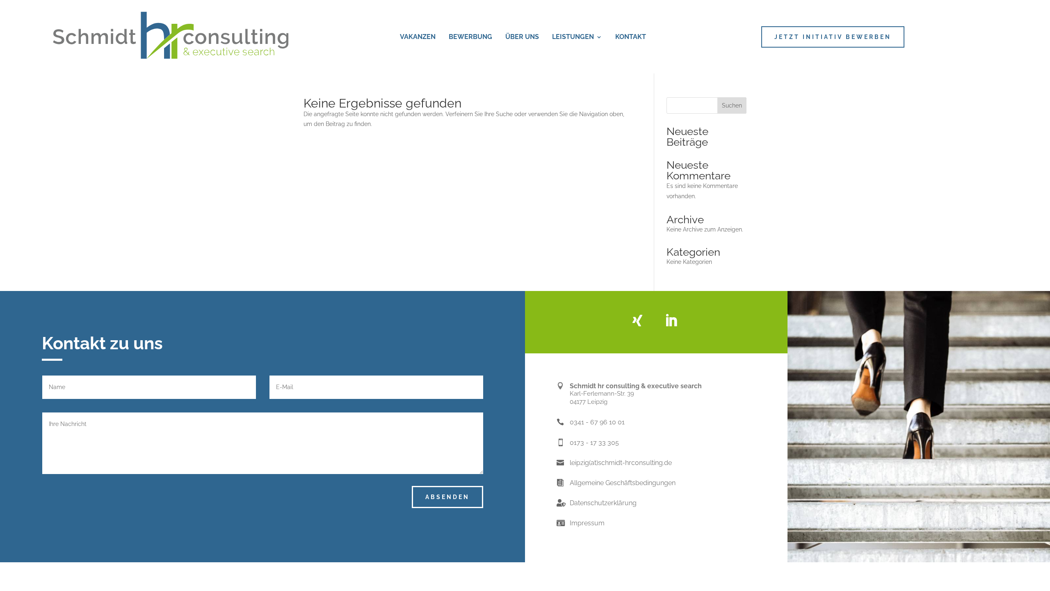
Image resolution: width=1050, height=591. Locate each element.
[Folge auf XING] (637, 320)
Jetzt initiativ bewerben (832, 37)
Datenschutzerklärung (603, 503)
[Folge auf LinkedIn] (671, 320)
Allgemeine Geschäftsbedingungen (623, 483)
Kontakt (630, 37)
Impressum (587, 523)
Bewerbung (470, 37)
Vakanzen (418, 37)
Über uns (522, 37)
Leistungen (573, 37)
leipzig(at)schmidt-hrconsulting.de (621, 463)
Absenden (447, 497)
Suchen (732, 105)
